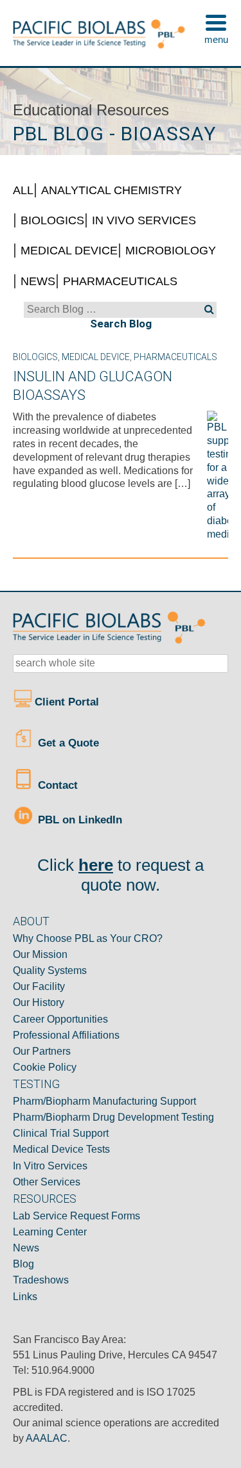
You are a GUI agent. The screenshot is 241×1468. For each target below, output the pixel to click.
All (23, 190)
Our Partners (42, 1051)
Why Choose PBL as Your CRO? (88, 938)
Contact (56, 785)
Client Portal (68, 702)
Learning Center (50, 1231)
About (31, 921)
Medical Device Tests (61, 1149)
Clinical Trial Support (61, 1133)
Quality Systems (50, 970)
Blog (23, 1263)
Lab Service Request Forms (76, 1215)
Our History (38, 1002)
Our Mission (40, 954)
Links (25, 1296)
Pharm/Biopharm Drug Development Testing (113, 1117)
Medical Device (69, 250)
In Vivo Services (144, 220)
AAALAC (46, 1438)
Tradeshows (41, 1279)
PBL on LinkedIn (78, 819)
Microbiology (170, 250)
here (95, 865)
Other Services (46, 1181)
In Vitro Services (50, 1165)
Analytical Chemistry (111, 190)
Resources (44, 1198)
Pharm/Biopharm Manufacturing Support (104, 1101)
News (38, 281)
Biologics (52, 220)
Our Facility (39, 986)
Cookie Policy (44, 1067)
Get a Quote (67, 742)
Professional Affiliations (66, 1035)
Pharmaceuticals (120, 281)
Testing (36, 1084)
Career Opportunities (60, 1019)
